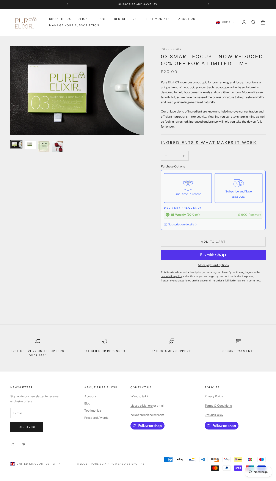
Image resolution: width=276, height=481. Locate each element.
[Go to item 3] (44, 146)
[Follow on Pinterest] (24, 444)
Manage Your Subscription (74, 25)
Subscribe (26, 427)
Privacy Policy (214, 396)
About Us (186, 18)
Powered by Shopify (128, 463)
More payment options (213, 265)
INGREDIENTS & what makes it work (209, 142)
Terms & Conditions (218, 406)
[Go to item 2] (30, 145)
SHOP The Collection (68, 18)
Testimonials (157, 18)
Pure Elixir (171, 48)
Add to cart (213, 241)
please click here (141, 406)
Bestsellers (125, 18)
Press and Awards (96, 418)
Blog (101, 18)
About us (90, 396)
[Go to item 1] (16, 144)
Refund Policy (214, 415)
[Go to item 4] (58, 146)
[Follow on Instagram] (12, 444)
